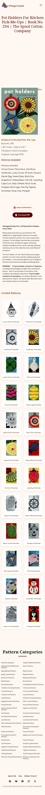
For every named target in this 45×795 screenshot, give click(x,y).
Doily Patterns (6, 698)
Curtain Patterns (28, 694)
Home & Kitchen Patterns (31, 713)
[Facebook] (22, 781)
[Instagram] (28, 781)
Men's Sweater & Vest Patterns (11, 723)
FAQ (20, 776)
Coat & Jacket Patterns (30, 691)
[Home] (13, 4)
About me (12, 776)
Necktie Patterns (28, 723)
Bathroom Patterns (7, 678)
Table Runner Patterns (8, 750)
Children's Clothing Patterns (10, 688)
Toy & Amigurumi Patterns (31, 753)
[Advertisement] (22, 60)
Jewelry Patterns (28, 716)
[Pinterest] (10, 781)
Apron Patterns (28, 666)
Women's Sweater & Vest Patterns (31, 757)
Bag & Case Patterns (8, 674)
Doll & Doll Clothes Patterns (32, 698)
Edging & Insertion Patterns (10, 701)
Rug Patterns (5, 740)
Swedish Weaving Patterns (32, 747)
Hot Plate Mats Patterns (9, 716)
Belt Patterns (5, 681)
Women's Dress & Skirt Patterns (11, 757)
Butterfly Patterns (7, 684)
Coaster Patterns (7, 691)
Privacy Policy (30, 776)
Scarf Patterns (6, 743)
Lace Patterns (5, 720)
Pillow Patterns (6, 726)
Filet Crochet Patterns (30, 701)
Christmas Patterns (29, 688)
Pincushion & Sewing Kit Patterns (31, 727)
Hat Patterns (5, 713)
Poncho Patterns (28, 731)
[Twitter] (35, 781)
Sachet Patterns (28, 740)
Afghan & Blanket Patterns (32, 663)
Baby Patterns (27, 671)
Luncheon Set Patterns (30, 720)
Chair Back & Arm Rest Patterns (33, 684)
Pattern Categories (7, 663)
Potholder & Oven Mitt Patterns (8, 736)
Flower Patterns (6, 705)
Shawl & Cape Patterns (30, 743)
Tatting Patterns (6, 753)
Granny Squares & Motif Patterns (9, 709)
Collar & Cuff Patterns (8, 694)
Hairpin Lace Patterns (30, 708)
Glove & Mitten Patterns (31, 705)
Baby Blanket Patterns (8, 671)
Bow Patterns (27, 681)
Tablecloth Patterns (29, 750)
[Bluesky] (16, 781)
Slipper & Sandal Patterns (9, 747)
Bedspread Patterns (29, 678)
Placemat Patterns (7, 731)
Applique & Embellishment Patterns (10, 667)
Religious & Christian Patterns (33, 735)
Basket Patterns (28, 674)
